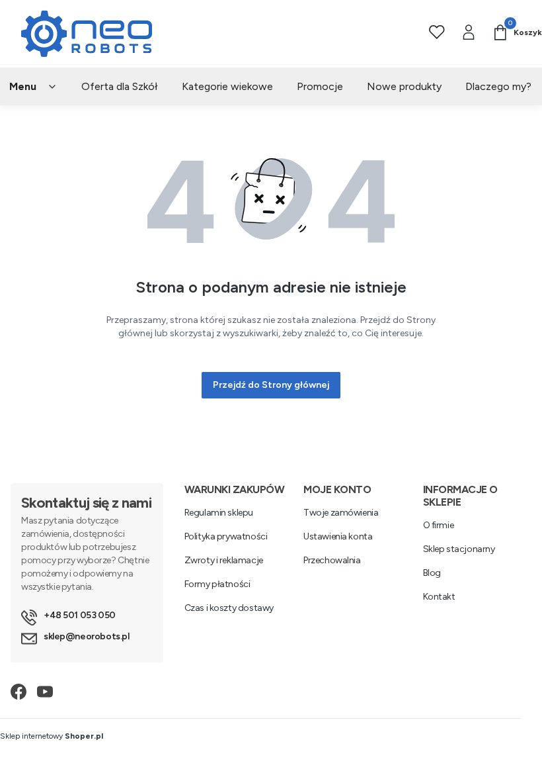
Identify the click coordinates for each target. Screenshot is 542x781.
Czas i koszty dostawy (229, 608)
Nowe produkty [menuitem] (404, 86)
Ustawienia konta (337, 536)
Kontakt (439, 596)
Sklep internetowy (51, 736)
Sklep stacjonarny (459, 549)
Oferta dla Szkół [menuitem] (119, 86)
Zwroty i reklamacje (223, 560)
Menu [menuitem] (22, 86)
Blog (432, 572)
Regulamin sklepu (218, 512)
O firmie (438, 525)
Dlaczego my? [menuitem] (498, 86)
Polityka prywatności (226, 536)
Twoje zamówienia (340, 512)
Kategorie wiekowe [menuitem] (227, 86)
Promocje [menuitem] (320, 86)
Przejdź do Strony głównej (271, 384)
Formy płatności (217, 584)
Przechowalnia (332, 560)
